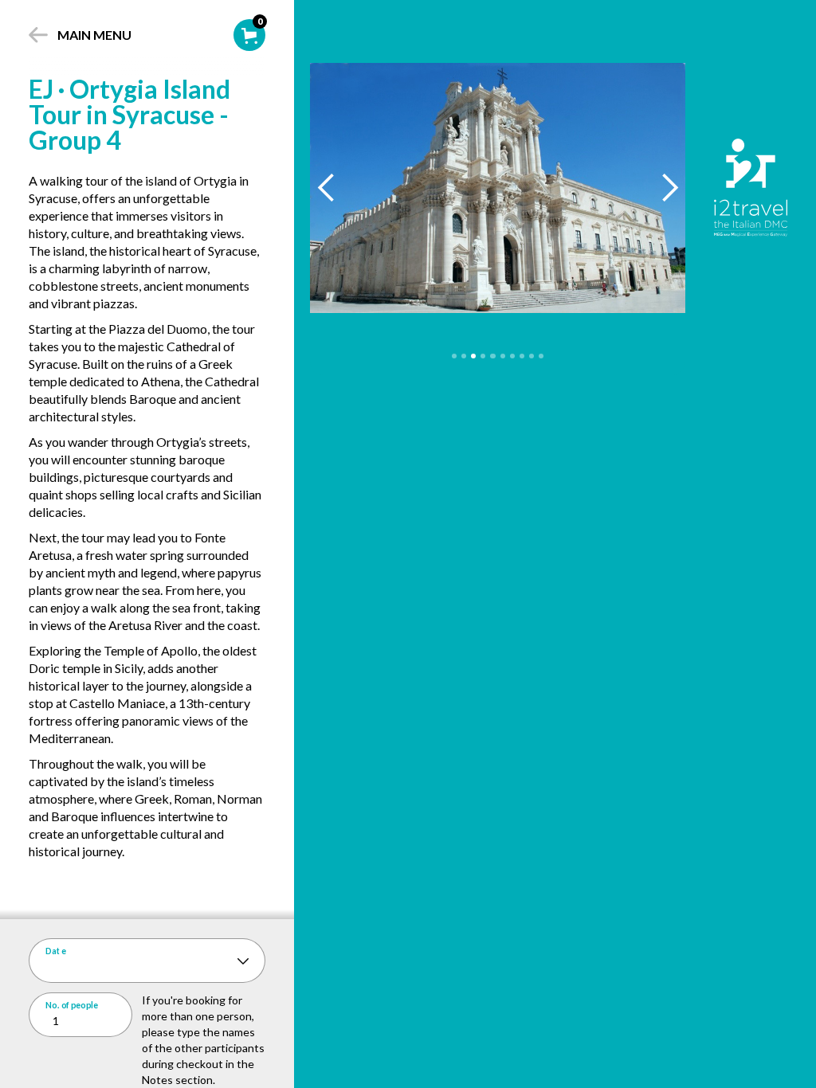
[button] (326, 187)
